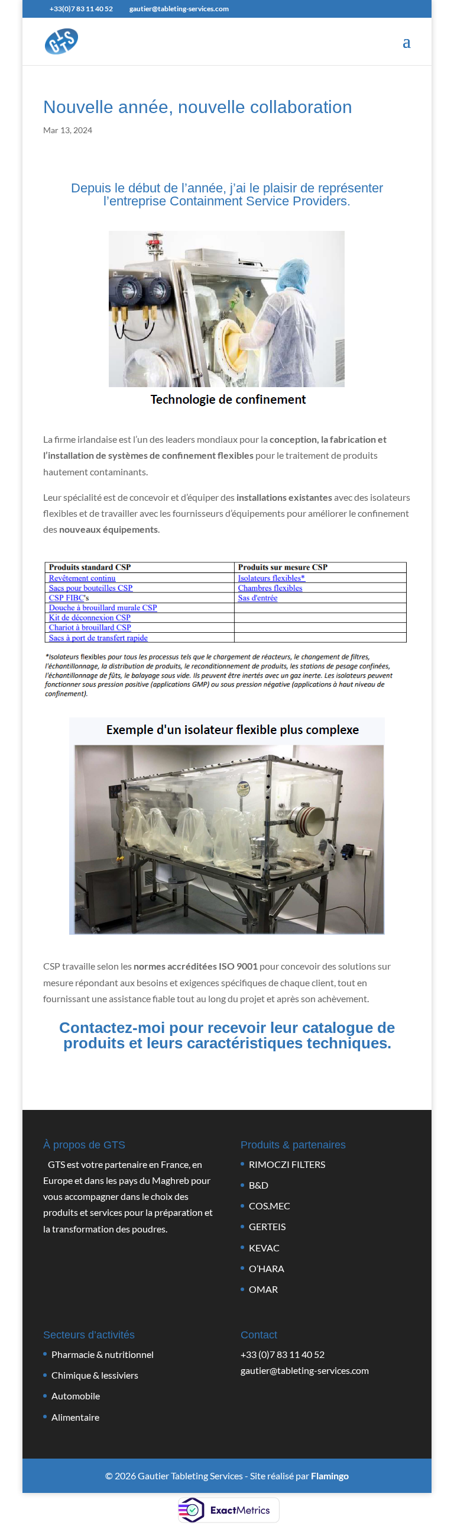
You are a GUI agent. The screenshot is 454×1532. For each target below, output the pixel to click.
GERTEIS (267, 1226)
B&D (258, 1184)
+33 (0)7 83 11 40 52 (283, 1354)
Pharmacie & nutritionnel (102, 1354)
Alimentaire (75, 1416)
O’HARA (266, 1268)
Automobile (75, 1395)
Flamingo (330, 1475)
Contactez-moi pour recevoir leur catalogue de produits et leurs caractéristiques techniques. (227, 1035)
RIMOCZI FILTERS (287, 1164)
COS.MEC (269, 1205)
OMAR (263, 1289)
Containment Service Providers (258, 201)
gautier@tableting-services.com (305, 1370)
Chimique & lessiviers (94, 1374)
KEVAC (264, 1247)
